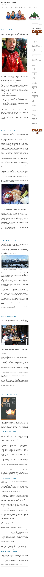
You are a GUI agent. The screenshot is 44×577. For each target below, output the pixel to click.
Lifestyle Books (34, 107)
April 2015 (33, 70)
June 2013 (33, 78)
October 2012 (34, 88)
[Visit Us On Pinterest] (38, 32)
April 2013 (33, 81)
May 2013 (33, 79)
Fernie (7, 7)
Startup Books (34, 119)
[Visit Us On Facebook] (36, 32)
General (33, 104)
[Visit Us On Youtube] (41, 32)
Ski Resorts (34, 115)
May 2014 (33, 73)
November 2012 (34, 87)
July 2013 (33, 77)
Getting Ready (34, 105)
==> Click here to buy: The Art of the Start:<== (9, 431)
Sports (30, 7)
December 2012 (34, 86)
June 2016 (33, 68)
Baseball (33, 97)
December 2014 (34, 72)
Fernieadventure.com (8, 3)
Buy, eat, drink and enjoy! (8, 130)
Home (2, 7)
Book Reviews (11, 564)
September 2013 (34, 74)
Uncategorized (34, 123)
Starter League (34, 118)
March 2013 (34, 82)
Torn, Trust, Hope (35, 41)
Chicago (11, 7)
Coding (33, 101)
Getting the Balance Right (8, 240)
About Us (35, 7)
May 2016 (33, 69)
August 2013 (34, 75)
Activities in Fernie (35, 95)
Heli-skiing (33, 106)
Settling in (13, 233)
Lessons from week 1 (7, 29)
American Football (35, 96)
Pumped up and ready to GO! (9, 316)
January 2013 (34, 84)
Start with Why (7, 462)
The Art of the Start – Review (9, 394)
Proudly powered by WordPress (6, 575)
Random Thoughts (18, 7)
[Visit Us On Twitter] (33, 32)
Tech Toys (33, 120)
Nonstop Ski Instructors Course (17, 123)
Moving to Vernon (35, 42)
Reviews (25, 7)
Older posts (3, 571)
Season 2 (33, 113)
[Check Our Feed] (37, 35)
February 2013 (34, 83)
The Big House (34, 56)
